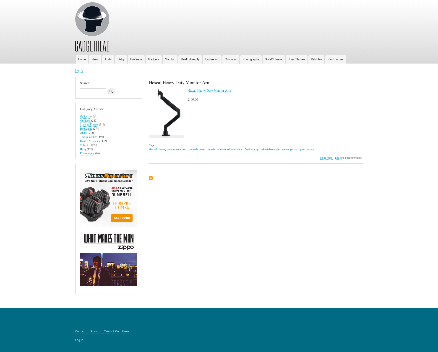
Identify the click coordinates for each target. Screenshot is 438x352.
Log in (338, 157)
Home (82, 59)
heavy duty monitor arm (172, 149)
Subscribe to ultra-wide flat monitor (151, 178)
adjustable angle (270, 149)
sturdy (211, 149)
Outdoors (231, 59)
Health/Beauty (190, 59)
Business (136, 59)
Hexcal (153, 149)
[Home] (92, 27)
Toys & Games (88, 137)
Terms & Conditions (116, 331)
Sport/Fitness (274, 59)
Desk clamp (251, 149)
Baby (121, 59)
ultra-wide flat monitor (229, 149)
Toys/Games (296, 59)
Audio (108, 59)
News (95, 59)
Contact (80, 331)
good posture (307, 149)
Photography (250, 59)
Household (212, 59)
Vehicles (316, 59)
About (94, 331)
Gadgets (153, 59)
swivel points (289, 149)
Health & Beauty (90, 141)
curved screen (197, 149)
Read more (326, 158)
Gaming (170, 59)
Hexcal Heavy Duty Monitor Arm (209, 90)
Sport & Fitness (89, 124)
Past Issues (336, 59)
